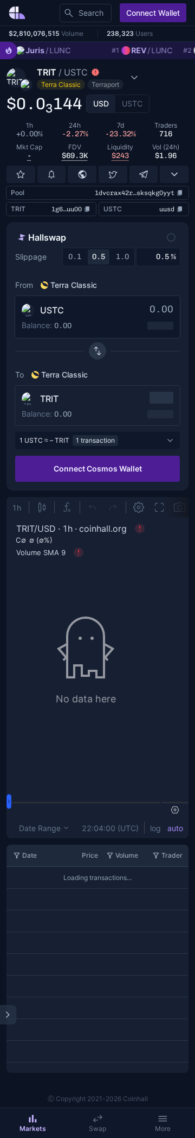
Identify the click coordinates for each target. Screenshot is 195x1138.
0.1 (74, 256)
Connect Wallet (153, 12)
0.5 (98, 256)
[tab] (101, 103)
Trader (172, 855)
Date (29, 855)
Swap (97, 1128)
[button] (79, 78)
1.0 (122, 256)
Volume (126, 855)
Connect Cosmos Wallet (98, 468)
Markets (33, 1128)
